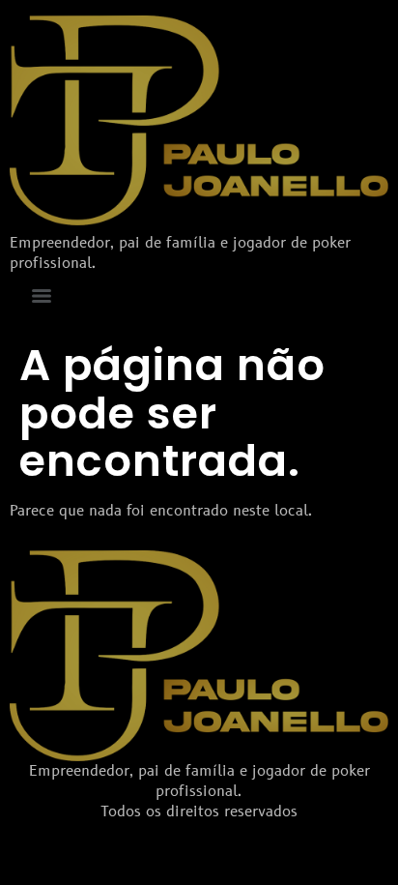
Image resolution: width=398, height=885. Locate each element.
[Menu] (41, 295)
